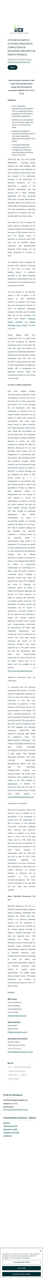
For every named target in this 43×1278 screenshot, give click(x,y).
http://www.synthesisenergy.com (20, 671)
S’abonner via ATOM (11, 1133)
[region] (21, 1263)
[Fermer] (40, 1251)
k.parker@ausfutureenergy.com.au (20, 1052)
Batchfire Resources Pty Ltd (22, 1067)
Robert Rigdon (13, 1075)
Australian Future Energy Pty (17, 1071)
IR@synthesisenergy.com (17, 1016)
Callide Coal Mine (14, 1079)
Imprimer (6, 1123)
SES (10, 1067)
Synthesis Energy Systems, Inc (19, 62)
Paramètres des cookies (21, 1262)
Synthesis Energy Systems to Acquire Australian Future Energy (21, 322)
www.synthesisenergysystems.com (21, 797)
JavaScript (7, 1136)
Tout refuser (21, 1268)
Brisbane (23, 1075)
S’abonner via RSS (10, 1129)
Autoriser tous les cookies (21, 1274)
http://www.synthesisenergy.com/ (15, 1110)
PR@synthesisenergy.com (17, 1032)
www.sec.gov (12, 784)
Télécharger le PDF (10, 1126)
